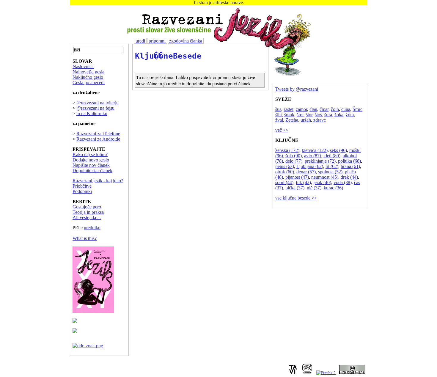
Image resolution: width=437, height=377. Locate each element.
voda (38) (343, 182)
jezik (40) (322, 182)
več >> (281, 130)
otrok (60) (284, 171)
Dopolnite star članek (92, 170)
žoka (338, 114)
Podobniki (82, 191)
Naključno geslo (88, 77)
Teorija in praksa (88, 212)
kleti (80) (331, 155)
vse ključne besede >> (296, 197)
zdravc (319, 119)
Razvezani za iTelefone (98, 133)
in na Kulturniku (91, 113)
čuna (345, 109)
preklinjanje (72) (320, 161)
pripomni (157, 40)
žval (279, 119)
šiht (278, 114)
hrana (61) (350, 166)
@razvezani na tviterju (97, 102)
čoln (335, 109)
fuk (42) (303, 182)
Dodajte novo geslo (91, 159)
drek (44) (349, 177)
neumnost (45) (324, 177)
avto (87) (312, 155)
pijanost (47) (297, 177)
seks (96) (338, 150)
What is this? (85, 238)
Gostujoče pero (87, 206)
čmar (324, 109)
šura (328, 114)
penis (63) (284, 166)
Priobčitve (82, 185)
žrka (350, 114)
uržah (306, 119)
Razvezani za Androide (98, 139)
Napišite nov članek (91, 165)
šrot (300, 114)
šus (278, 109)
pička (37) (294, 187)
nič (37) (314, 187)
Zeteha (291, 119)
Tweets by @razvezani (296, 89)
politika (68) (349, 161)
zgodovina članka (185, 40)
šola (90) (293, 155)
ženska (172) (287, 150)
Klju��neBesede (168, 55)
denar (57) (306, 171)
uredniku (92, 227)
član (313, 109)
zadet (288, 109)
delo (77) (293, 161)
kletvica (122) (315, 150)
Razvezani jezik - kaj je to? (98, 180)
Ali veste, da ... (87, 217)
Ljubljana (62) (309, 166)
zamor (301, 109)
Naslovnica (83, 66)
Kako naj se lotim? (90, 154)
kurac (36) (333, 187)
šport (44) (284, 182)
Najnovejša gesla (88, 71)
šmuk (289, 114)
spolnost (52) (330, 171)
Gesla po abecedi (89, 82)
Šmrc (357, 109)
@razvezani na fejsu (95, 108)
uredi (140, 40)
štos (318, 114)
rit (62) (332, 166)
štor (309, 114)
